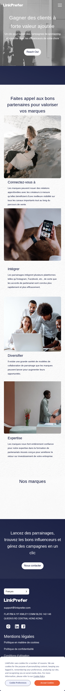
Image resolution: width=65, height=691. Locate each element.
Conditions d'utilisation (16, 656)
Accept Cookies (47, 683)
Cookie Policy (39, 676)
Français (10, 591)
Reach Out (32, 52)
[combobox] (16, 591)
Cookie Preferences (17, 683)
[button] (59, 5)
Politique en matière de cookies (21, 642)
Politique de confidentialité (19, 649)
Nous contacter (32, 566)
